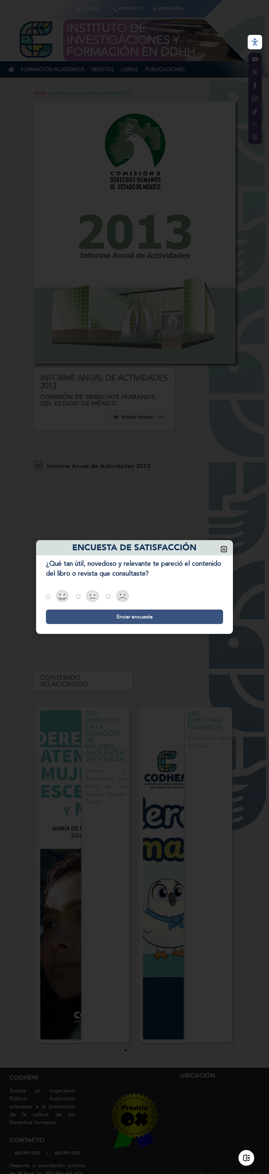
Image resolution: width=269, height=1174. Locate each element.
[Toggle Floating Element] (246, 1158)
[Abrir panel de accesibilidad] (255, 42)
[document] (134, 587)
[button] (223, 549)
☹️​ (122, 597)
